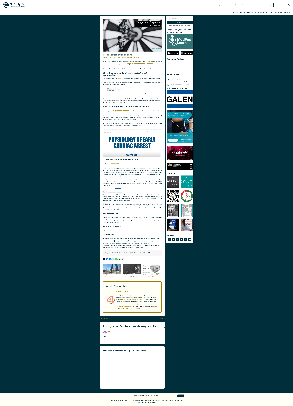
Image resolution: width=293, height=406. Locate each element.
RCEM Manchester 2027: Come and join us (175, 77)
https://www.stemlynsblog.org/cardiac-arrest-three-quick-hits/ (119, 254)
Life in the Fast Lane (151, 402)
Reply (160, 340)
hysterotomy (150, 63)
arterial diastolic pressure (111, 176)
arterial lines (142, 63)
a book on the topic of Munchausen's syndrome (130, 299)
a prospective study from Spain (120, 110)
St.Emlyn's (17, 4)
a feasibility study (115, 163)
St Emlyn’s (133, 400)
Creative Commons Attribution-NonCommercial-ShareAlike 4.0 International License (163, 400)
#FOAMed (122, 57)
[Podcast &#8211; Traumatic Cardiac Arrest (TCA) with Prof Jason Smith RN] (132, 269)
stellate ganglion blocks (133, 63)
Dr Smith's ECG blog (139, 305)
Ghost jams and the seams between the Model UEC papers (178, 81)
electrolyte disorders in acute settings (131, 308)
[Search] (289, 5)
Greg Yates (105, 230)
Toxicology (138, 57)
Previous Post (104, 318)
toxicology (154, 306)
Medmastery (156, 395)
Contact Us (180, 395)
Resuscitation (123, 65)
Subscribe (179, 22)
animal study (120, 78)
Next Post (162, 318)
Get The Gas (119, 305)
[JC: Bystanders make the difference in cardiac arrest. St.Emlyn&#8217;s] (112, 269)
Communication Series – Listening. (174, 79)
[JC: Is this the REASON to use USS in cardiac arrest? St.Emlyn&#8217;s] (152, 269)
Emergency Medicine (130, 57)
